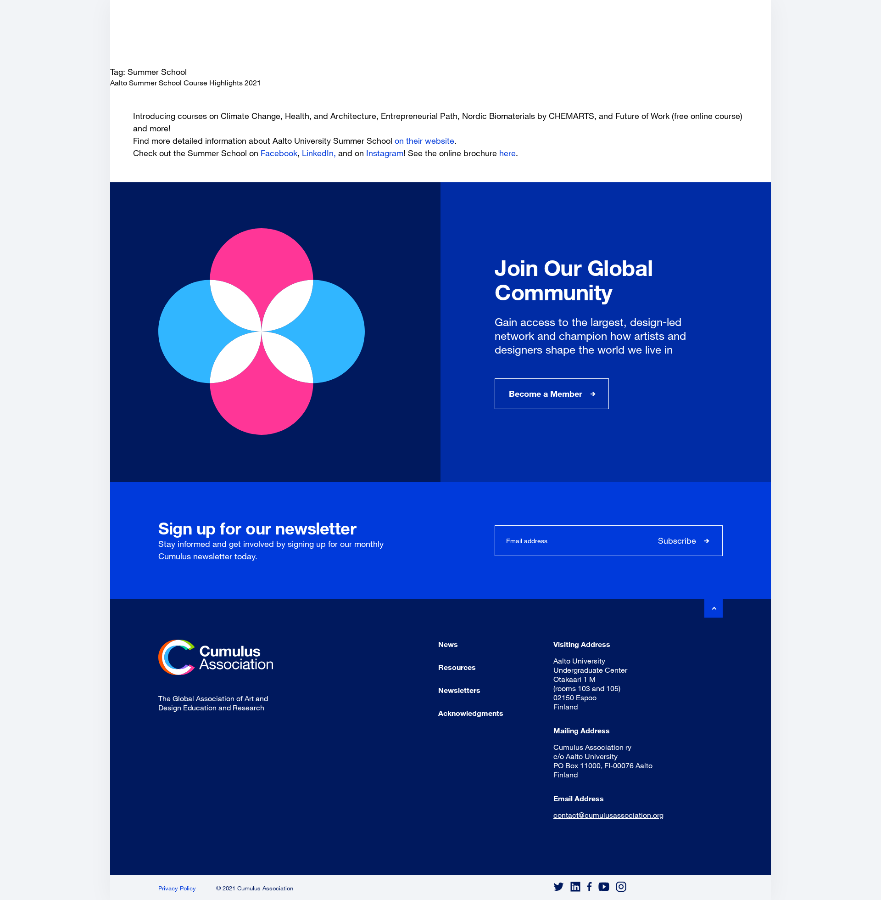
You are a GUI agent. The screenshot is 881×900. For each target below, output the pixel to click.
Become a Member (545, 393)
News (448, 644)
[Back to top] (713, 608)
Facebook (279, 153)
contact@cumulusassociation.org (608, 814)
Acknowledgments (470, 713)
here (507, 153)
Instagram (384, 153)
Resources (457, 667)
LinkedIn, (320, 153)
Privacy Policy (177, 888)
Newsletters (459, 690)
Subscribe (677, 540)
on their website (424, 140)
